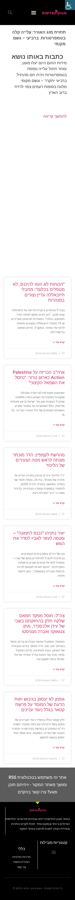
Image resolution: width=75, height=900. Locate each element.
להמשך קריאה (55, 116)
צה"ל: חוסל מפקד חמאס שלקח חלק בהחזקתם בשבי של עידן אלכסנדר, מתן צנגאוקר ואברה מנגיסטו (39, 623)
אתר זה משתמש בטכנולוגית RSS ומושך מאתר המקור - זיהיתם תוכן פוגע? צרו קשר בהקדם (37, 784)
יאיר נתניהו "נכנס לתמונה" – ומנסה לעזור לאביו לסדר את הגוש (39, 538)
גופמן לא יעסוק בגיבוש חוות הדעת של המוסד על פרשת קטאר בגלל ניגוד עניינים (39, 704)
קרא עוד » (59, 342)
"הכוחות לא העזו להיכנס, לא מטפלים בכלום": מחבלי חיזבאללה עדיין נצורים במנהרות (39, 292)
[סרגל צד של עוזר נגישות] (70, 5)
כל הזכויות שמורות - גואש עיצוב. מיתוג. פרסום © (37, 888)
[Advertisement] (37, 160)
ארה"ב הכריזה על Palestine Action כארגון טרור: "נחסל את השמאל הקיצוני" (39, 377)
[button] (34, 12)
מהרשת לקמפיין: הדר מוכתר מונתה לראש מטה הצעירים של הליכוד (39, 460)
